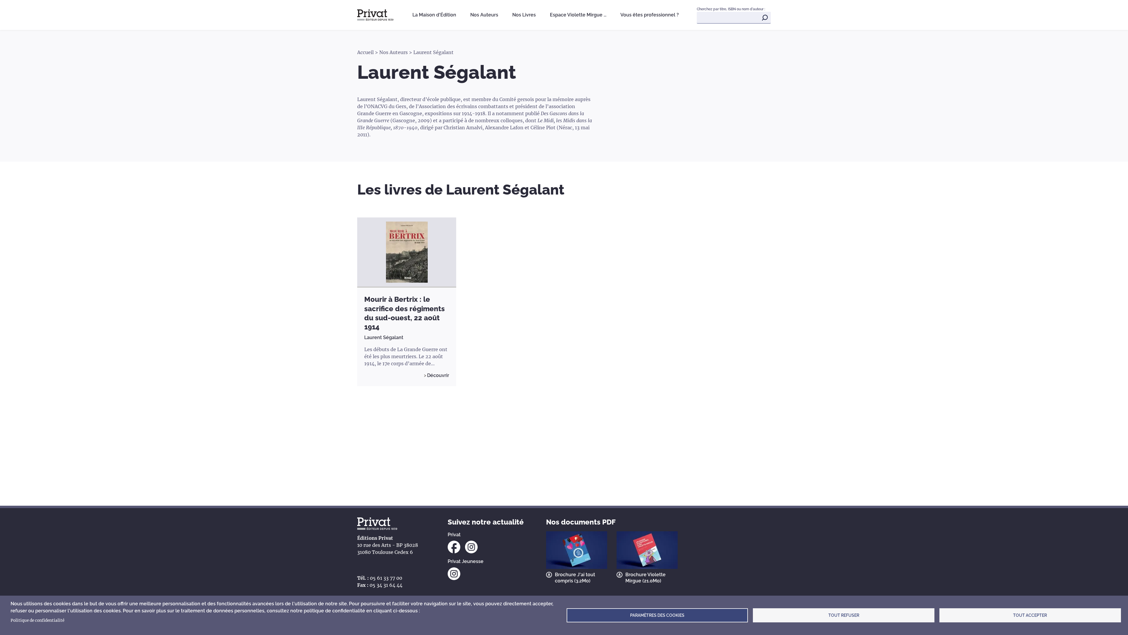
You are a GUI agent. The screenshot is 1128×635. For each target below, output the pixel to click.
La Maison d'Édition (434, 15)
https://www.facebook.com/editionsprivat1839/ (454, 547)
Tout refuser (843, 615)
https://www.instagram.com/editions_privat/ (471, 547)
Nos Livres (524, 15)
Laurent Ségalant (383, 337)
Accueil (365, 52)
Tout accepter (1030, 615)
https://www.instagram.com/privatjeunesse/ (454, 573)
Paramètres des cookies (657, 615)
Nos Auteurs (484, 15)
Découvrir (438, 375)
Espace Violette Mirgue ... (578, 15)
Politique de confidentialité (37, 620)
